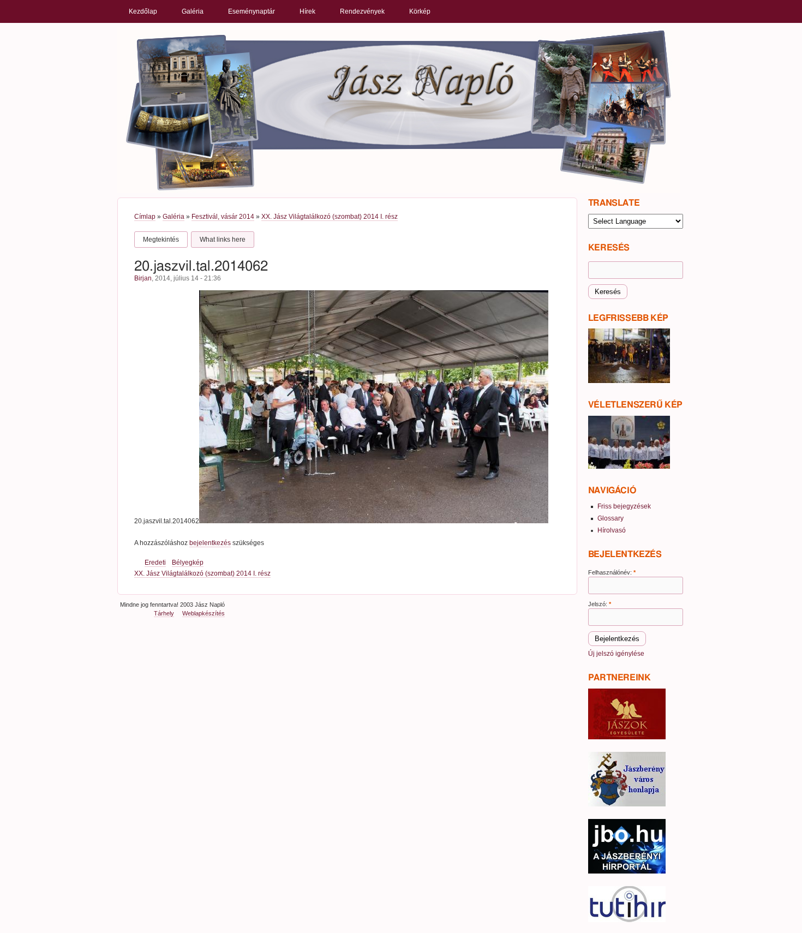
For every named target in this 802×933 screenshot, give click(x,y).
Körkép (419, 11)
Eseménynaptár (251, 11)
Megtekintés (161, 239)
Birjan (143, 278)
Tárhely (164, 613)
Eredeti (155, 562)
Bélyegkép (188, 562)
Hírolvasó (611, 530)
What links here (223, 239)
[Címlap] (398, 109)
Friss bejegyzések (624, 506)
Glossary (610, 518)
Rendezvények (362, 11)
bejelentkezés (210, 543)
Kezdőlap (143, 11)
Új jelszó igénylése (616, 653)
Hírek (307, 11)
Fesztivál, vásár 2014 (222, 216)
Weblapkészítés (203, 613)
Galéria (193, 11)
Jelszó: (599, 604)
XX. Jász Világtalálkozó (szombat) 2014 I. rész (329, 216)
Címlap (144, 216)
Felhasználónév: (612, 572)
